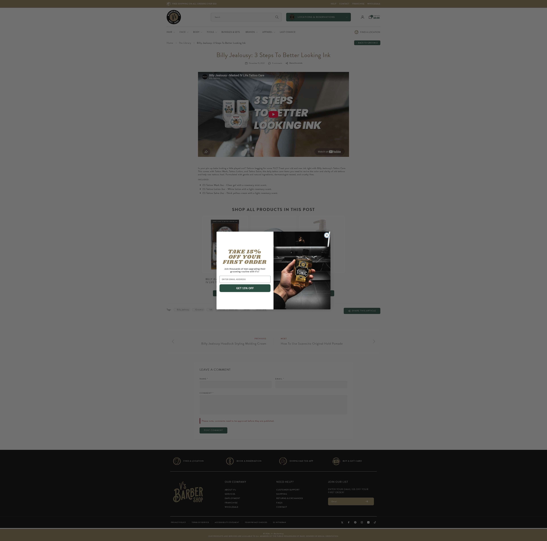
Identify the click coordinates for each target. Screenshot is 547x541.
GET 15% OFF (245, 288)
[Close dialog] (326, 235)
